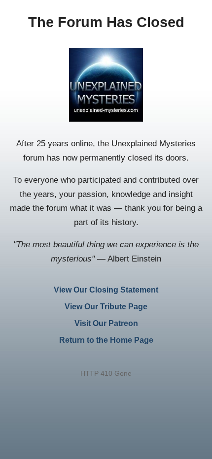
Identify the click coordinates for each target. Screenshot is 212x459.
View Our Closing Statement (106, 290)
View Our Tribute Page (106, 306)
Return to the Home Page (106, 340)
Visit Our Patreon (106, 323)
